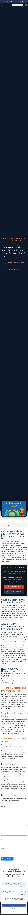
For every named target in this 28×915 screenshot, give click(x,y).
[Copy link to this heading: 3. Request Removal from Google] (10, 741)
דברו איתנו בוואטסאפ (15, 586)
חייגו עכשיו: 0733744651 (15, 591)
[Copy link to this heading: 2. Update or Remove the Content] (11, 716)
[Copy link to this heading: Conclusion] (14, 764)
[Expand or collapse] (25, 525)
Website (3, 848)
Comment (4, 806)
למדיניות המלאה (22, 894)
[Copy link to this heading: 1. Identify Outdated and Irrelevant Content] (21, 691)
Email (3, 839)
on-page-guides (17, 240)
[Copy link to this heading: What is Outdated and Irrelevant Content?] (24, 602)
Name (3, 831)
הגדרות (14, 911)
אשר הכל (14, 905)
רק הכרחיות (14, 908)
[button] (7, 5)
